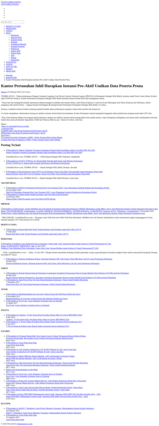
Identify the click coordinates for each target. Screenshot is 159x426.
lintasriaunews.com (24, 424)
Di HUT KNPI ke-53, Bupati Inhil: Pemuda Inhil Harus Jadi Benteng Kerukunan (38, 163)
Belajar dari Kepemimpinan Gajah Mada (22, 370)
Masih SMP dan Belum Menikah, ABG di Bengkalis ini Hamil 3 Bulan (34, 358)
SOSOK (9, 64)
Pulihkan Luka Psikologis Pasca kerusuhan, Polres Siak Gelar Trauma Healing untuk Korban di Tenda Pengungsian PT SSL (50, 248)
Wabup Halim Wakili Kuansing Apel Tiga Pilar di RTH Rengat (30, 199)
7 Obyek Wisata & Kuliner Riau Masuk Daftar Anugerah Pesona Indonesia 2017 (37, 326)
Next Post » (5, 135)
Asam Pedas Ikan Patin (15, 345)
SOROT (9, 31)
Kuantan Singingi (18, 46)
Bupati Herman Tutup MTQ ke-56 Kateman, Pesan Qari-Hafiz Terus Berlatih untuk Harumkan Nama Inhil (48, 174)
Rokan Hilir (15, 51)
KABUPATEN (96, 211)
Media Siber (11, 71)
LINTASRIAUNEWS (10, 4)
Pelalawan (15, 49)
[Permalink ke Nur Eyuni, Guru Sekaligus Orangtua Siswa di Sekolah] (34, 301)
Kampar (14, 42)
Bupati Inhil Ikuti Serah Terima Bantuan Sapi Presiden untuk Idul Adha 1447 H (37, 234)
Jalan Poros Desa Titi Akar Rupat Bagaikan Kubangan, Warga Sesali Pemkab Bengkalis (41, 284)
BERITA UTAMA (13, 26)
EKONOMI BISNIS (15, 211)
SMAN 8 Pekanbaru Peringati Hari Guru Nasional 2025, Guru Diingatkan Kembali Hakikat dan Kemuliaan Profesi (51, 192)
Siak (12, 55)
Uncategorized (132, 211)
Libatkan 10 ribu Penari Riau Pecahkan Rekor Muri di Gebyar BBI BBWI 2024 (37, 319)
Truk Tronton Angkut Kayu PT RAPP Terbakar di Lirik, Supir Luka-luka (34, 352)
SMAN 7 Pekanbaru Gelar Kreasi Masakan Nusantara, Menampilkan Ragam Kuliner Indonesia (43, 413)
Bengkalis (15, 35)
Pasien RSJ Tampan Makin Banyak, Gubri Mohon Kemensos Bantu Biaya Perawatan (39, 383)
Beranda (9, 75)
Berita (3, 211)
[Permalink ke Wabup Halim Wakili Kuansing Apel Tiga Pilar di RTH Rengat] (37, 194)
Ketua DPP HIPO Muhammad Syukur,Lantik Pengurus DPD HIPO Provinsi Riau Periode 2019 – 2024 (47, 396)
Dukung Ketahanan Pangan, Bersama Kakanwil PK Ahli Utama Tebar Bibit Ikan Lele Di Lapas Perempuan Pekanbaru (52, 263)
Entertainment (29, 211)
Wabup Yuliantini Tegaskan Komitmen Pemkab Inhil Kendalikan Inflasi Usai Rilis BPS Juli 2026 (44, 152)
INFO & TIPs (11, 67)
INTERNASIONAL (81, 211)
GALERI (39, 211)
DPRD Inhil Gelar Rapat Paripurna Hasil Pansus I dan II (23, 133)
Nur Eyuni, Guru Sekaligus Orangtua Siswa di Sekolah (27, 305)
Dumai (13, 58)
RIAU (8, 33)
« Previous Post (7, 128)
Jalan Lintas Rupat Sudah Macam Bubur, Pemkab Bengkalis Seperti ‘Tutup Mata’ (38, 390)
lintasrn (4, 92)
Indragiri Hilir (16, 37)
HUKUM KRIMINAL (63, 211)
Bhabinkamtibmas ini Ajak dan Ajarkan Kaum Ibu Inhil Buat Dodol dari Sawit (37, 299)
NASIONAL (11, 62)
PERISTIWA (11, 28)
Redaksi (9, 69)
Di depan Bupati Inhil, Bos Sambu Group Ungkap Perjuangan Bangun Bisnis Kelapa (39, 338)
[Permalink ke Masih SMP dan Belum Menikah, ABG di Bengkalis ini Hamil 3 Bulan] (40, 356)
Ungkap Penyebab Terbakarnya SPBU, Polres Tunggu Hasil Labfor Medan (30, 140)
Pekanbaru (15, 60)
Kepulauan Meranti (18, 44)
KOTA (113, 211)
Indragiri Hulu (16, 40)
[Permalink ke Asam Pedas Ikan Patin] (21, 343)
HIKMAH (48, 211)
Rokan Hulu (16, 53)
